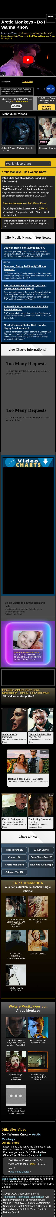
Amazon (16, 106)
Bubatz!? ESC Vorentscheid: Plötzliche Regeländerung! (26, 308)
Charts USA (14, 857)
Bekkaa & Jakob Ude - (25, 779)
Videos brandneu (14, 850)
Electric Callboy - (40, 735)
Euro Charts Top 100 (41, 857)
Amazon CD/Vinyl (46, 107)
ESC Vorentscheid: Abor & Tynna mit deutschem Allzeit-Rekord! (25, 287)
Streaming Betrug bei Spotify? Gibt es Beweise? (25, 268)
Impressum (10, 1197)
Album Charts (41, 850)
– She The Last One (17, 149)
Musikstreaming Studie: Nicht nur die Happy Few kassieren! (25, 327)
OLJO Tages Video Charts (16, 208)
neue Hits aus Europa (41, 864)
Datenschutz (37, 1197)
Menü (50, 16)
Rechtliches (23, 1197)
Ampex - (9, 735)
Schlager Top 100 (14, 872)
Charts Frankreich (14, 864)
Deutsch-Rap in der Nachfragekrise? (24, 247)
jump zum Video (9, 33)
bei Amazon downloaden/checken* (35, 33)
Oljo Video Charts (19, 1171)
